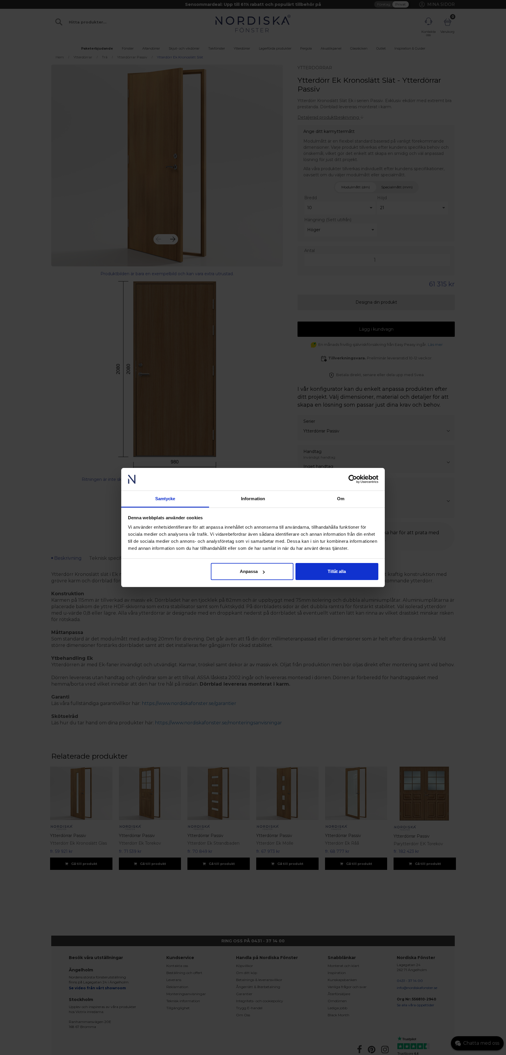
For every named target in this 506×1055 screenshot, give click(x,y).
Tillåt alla (337, 571)
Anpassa (249, 571)
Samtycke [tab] (165, 498)
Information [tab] (253, 498)
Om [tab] (340, 498)
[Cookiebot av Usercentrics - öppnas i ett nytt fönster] (352, 479)
